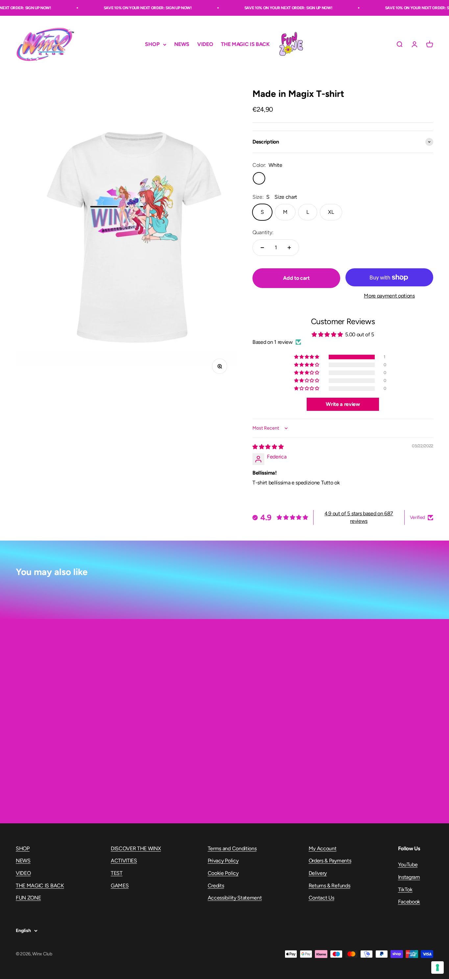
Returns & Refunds (329, 885)
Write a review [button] (343, 404)
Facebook (409, 902)
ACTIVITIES (124, 860)
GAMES (120, 885)
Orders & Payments (330, 860)
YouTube (408, 864)
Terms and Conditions (232, 848)
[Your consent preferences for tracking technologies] (437, 967)
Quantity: (262, 232)
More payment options (389, 296)
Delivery (318, 873)
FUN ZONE (291, 44)
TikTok (405, 889)
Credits (216, 885)
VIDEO (205, 44)
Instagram (409, 877)
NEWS (181, 44)
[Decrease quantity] (262, 248)
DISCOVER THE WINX (136, 848)
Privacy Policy (223, 860)
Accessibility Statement (235, 898)
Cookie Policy (223, 873)
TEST (117, 873)
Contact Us (321, 898)
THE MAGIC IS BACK (245, 44)
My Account (323, 848)
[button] (307, 357)
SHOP (152, 44)
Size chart (285, 197)
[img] (267, 447)
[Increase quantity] (289, 248)
